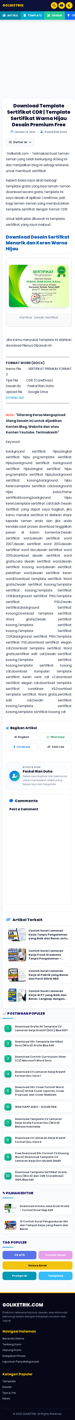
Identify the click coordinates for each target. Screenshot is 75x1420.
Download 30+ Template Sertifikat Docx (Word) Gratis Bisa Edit (39, 1043)
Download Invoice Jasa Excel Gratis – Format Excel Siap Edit (44, 1208)
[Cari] (54, 5)
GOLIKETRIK (13, 5)
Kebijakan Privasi (13, 1356)
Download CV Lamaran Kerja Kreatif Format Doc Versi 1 (40, 1073)
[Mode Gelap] (69, 5)
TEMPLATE (34, 15)
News (6, 1398)
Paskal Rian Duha (37, 771)
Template (55, 1276)
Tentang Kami (11, 1344)
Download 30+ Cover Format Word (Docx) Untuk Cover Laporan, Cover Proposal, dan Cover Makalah (39, 1090)
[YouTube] (61, 5)
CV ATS (19, 1255)
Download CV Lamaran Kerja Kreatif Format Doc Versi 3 (40, 1139)
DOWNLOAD (15, 397)
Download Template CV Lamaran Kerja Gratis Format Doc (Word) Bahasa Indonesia (38, 1122)
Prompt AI (19, 1276)
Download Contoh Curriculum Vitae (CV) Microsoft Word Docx (40, 1058)
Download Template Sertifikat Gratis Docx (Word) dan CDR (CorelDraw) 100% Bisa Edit (41, 1175)
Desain (7, 1387)
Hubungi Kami (11, 1350)
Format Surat (55, 1255)
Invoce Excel (37, 1265)
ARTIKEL (12, 15)
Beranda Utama (13, 1338)
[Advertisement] (37, 61)
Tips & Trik (9, 1393)
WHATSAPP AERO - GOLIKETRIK (36, 1107)
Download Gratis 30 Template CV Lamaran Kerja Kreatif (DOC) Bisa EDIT (41, 1028)
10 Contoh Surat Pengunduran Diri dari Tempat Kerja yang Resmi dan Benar (44, 1225)
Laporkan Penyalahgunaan (20, 1362)
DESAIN (56, 15)
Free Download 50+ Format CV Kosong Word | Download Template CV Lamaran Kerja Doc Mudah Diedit (42, 1157)
